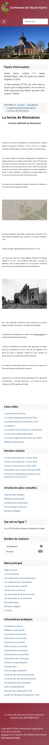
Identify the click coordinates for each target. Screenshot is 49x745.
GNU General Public (10, 737)
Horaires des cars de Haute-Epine (20, 678)
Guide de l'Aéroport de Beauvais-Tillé (21, 694)
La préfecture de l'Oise (15, 413)
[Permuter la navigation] (4, 21)
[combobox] (35, 21)
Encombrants (10, 666)
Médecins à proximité (14, 630)
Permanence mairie (13, 626)
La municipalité (11, 574)
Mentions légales (12, 606)
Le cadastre (9, 425)
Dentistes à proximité (14, 642)
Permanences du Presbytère (17, 682)
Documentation (11, 602)
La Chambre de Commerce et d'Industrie (23, 429)
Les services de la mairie (15, 586)
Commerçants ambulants (16, 650)
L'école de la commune (14, 590)
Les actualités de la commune (18, 598)
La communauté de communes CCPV (21, 421)
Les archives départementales (18, 433)
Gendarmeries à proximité (16, 654)
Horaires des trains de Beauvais (19, 674)
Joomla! (4, 734)
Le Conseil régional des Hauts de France (23, 437)
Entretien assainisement (15, 662)
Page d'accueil (10, 570)
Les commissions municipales (18, 582)
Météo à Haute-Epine (14, 441)
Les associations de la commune (19, 594)
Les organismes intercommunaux (20, 578)
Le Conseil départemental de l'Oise (20, 417)
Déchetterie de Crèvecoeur (16, 658)
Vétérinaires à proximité (15, 646)
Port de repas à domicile (15, 670)
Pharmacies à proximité (15, 638)
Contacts (8, 610)
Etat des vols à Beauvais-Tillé (18, 690)
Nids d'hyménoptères (14, 686)
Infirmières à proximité (15, 634)
